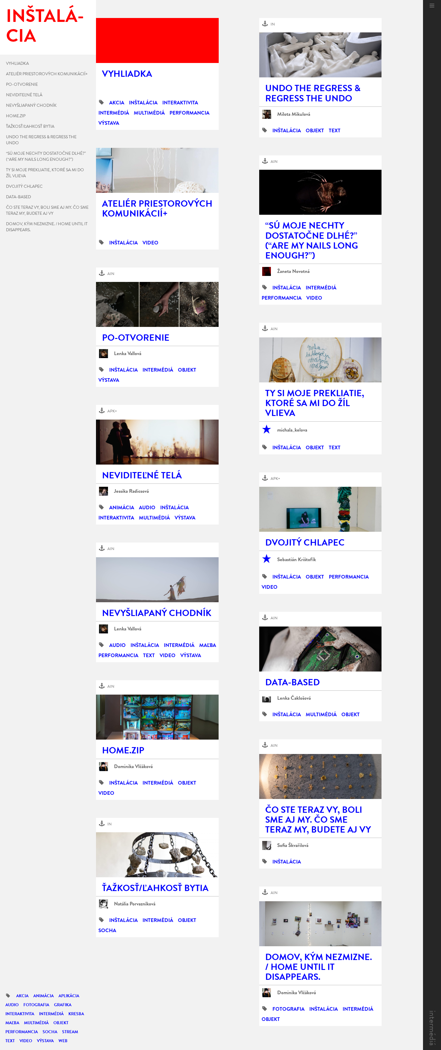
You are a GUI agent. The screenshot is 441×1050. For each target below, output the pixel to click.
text (10, 1041)
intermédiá (432, 1028)
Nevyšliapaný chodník (31, 106)
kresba (76, 1014)
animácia (43, 996)
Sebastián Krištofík (296, 559)
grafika (62, 1005)
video (26, 1041)
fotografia (36, 1005)
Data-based (18, 197)
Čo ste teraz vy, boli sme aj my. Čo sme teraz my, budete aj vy (47, 211)
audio (12, 1005)
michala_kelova (292, 430)
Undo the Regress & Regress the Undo (41, 140)
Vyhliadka (17, 64)
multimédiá (36, 1023)
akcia (22, 996)
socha (50, 1032)
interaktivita (19, 1014)
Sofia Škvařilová (292, 845)
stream (70, 1032)
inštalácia (143, 102)
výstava (45, 1041)
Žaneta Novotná (293, 271)
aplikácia (68, 996)
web (63, 1041)
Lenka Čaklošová (294, 698)
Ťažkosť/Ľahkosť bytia (30, 127)
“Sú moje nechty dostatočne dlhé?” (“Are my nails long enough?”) (46, 157)
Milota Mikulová (293, 114)
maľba (12, 1023)
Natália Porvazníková (134, 904)
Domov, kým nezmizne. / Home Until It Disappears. (47, 227)
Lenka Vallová (127, 353)
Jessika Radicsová (131, 491)
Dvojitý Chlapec (24, 187)
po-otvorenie (22, 85)
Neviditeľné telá (24, 95)
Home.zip (16, 116)
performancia (21, 1032)
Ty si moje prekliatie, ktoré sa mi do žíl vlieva (45, 173)
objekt (60, 1023)
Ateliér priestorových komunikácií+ (47, 74)
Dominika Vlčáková (133, 766)
